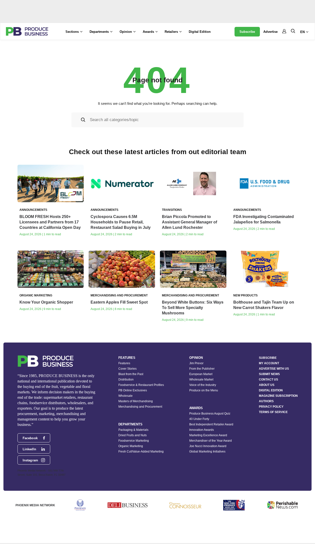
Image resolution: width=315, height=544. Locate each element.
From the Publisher (202, 368)
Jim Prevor (196, 363)
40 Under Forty (199, 419)
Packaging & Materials (133, 430)
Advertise (270, 32)
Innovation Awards (201, 430)
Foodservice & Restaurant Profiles (141, 385)
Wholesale (125, 396)
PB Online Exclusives (132, 390)
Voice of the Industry (202, 385)
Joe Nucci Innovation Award (207, 446)
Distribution (126, 379)
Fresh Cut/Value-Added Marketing (141, 451)
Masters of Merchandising (135, 401)
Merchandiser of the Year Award (210, 440)
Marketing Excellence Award (208, 435)
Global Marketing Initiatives (207, 451)
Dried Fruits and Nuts (132, 435)
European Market (200, 374)
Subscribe (247, 32)
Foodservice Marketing (133, 440)
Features (124, 363)
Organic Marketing (130, 446)
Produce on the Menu (203, 390)
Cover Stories (127, 368)
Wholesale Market (201, 379)
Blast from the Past (130, 374)
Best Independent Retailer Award (211, 424)
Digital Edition (200, 32)
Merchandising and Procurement (140, 406)
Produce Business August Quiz (209, 413)
